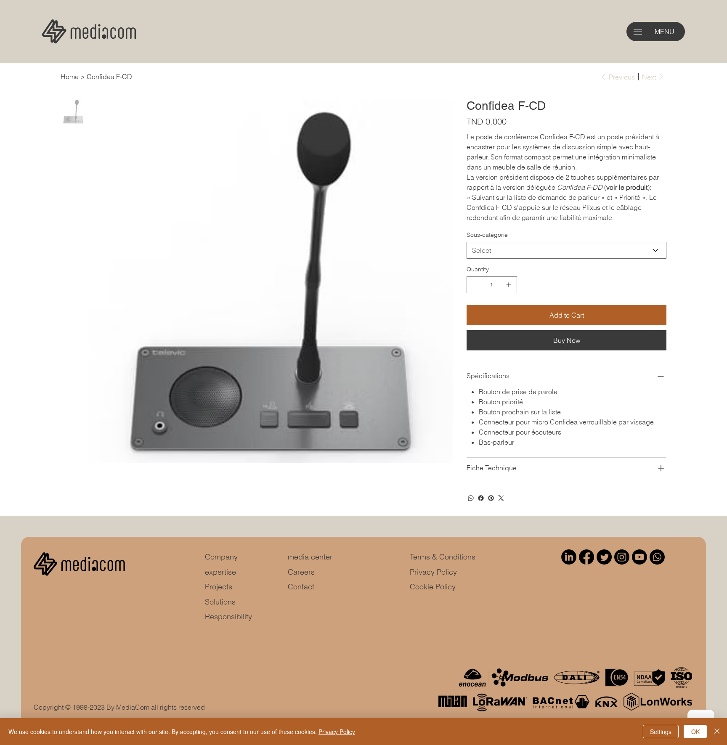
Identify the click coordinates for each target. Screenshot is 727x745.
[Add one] (508, 284)
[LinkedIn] (568, 557)
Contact (301, 586)
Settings (660, 731)
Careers (301, 571)
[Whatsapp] (657, 557)
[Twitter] (501, 498)
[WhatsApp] (471, 498)
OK (695, 731)
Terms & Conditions (442, 556)
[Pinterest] (491, 498)
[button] (638, 32)
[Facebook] (481, 498)
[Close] (717, 731)
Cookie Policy (433, 586)
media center (310, 556)
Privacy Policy (433, 571)
